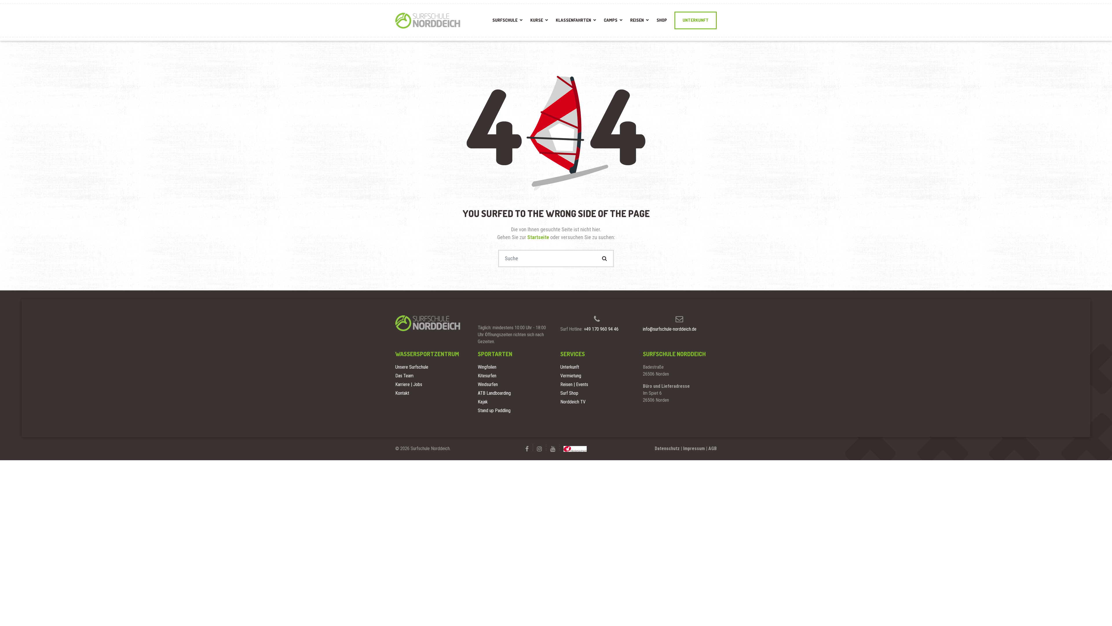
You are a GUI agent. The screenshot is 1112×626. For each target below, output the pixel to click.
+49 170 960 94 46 (601, 329)
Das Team (404, 375)
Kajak (483, 402)
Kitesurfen (487, 375)
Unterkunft (696, 20)
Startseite (538, 237)
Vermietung (570, 375)
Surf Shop (569, 393)
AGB (712, 448)
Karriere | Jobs (408, 384)
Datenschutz (667, 448)
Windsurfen (488, 384)
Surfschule (504, 20)
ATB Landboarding (494, 393)
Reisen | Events (574, 384)
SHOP (661, 20)
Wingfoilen (487, 367)
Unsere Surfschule (411, 367)
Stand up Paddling (494, 410)
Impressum (694, 448)
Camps (610, 20)
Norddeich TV (573, 402)
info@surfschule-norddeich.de (669, 329)
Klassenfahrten (573, 20)
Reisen (637, 20)
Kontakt (402, 393)
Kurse (536, 20)
